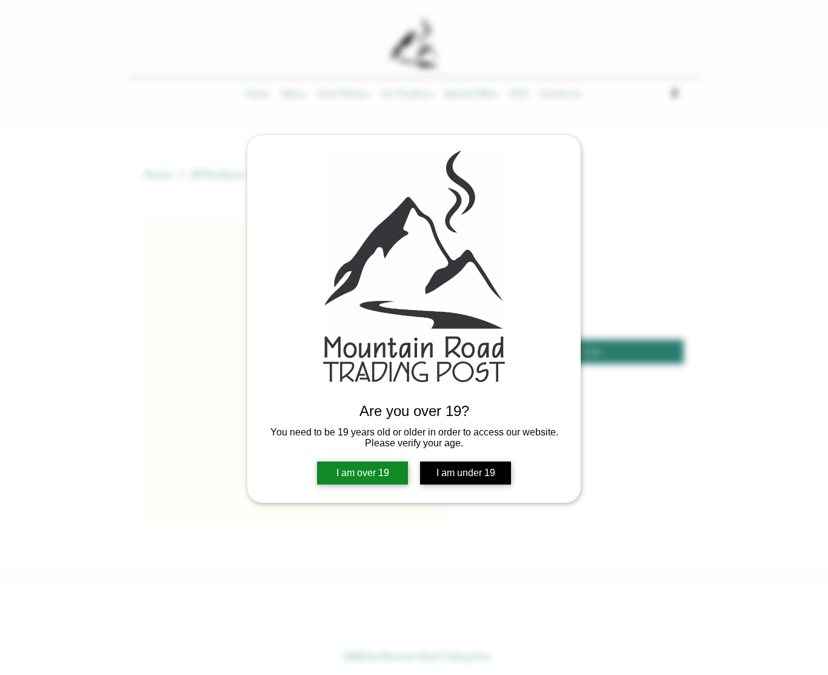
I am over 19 (362, 473)
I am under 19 (465, 473)
